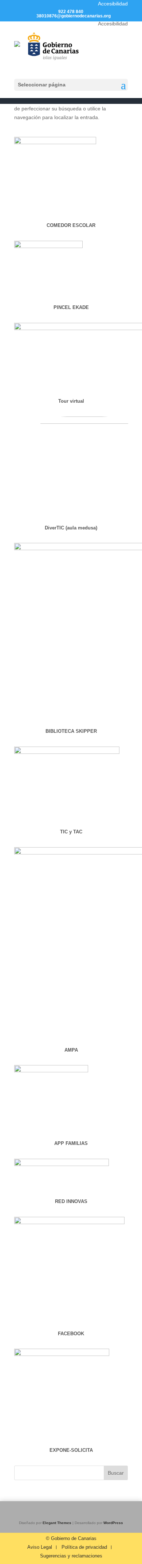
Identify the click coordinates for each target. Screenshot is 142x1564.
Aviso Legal (39, 1547)
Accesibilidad (113, 4)
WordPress (113, 1523)
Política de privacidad (84, 1547)
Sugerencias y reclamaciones (71, 1556)
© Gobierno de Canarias (71, 1538)
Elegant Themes (57, 1523)
